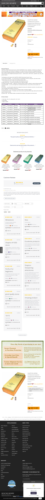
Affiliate (2, 468)
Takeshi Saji (3, 440)
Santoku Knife (25, 429)
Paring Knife (25, 436)
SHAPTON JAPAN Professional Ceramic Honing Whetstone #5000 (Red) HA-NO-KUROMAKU (17, 166)
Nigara (13, 447)
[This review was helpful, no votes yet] (17, 233)
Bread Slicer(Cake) (26, 433)
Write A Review (36, 183)
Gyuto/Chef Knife (26, 425)
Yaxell (2, 429)
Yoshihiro (3, 445)
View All (13, 455)
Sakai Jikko (14, 436)
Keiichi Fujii (3, 447)
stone (9, 211)
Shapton (30, 28)
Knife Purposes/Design (6, 463)
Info (36, 5)
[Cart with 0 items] (41, 6)
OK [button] (40, 498)
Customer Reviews (5, 472)
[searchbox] (7, 203)
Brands (4, 5)
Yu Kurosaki (3, 444)
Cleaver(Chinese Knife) (27, 445)
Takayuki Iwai (15, 451)
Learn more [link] (35, 498)
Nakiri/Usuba (25, 444)
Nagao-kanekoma (5, 451)
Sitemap (2, 476)
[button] (1, 250)
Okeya (2, 449)
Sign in (32, 0)
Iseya (2, 427)
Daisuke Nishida (15, 431)
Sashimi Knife (25, 427)
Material (17, 5)
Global (13, 444)
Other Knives (25, 449)
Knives (8, 5)
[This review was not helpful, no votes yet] (38, 232)
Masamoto (3, 434)
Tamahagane (14, 453)
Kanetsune (3, 431)
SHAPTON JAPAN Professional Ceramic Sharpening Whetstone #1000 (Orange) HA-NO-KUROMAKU (6, 166)
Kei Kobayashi (15, 427)
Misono (13, 425)
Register (35, 0)
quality (5, 211)
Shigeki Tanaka (4, 438)
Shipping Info (12, 63)
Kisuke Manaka (15, 429)
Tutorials (31, 5)
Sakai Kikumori (15, 438)
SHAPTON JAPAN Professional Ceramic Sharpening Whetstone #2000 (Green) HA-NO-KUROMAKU (28, 166)
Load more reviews (22, 335)
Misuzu (13, 445)
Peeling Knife (25, 438)
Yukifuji (13, 440)
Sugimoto (14, 442)
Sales (22, 5)
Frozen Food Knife (26, 447)
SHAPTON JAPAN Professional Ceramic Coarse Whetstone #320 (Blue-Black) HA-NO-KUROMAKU (39, 166)
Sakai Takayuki (4, 425)
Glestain (2, 433)
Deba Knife (24, 442)
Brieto (2, 453)
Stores (27, 5)
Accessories (13, 5)
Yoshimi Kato (3, 442)
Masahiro (3, 436)
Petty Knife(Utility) (26, 434)
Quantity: (29, 49)
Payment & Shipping (5, 465)
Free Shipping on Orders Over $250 (8, 0)
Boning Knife (25, 440)
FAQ (2, 474)
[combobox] (18, 204)
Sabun (13, 434)
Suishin (13, 449)
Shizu (13, 433)
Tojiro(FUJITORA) (4, 455)
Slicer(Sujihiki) (25, 431)
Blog (2, 470)
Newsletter (3, 467)
